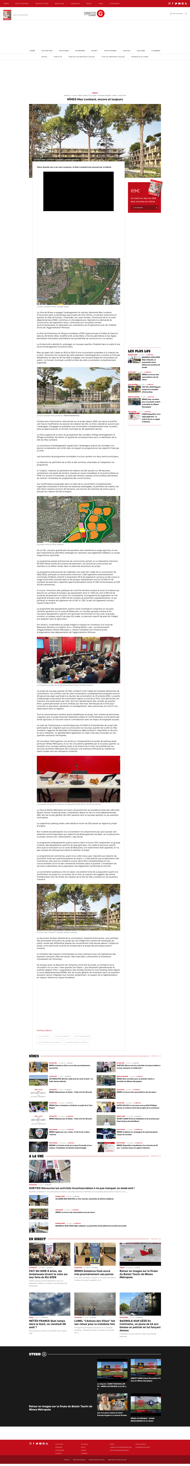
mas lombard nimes (82, 1036)
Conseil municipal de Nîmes (77, 1042)
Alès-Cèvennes (22, 3)
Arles (89, 3)
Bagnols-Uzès (42, 3)
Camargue (75, 3)
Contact (67, 1460)
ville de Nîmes (44, 1036)
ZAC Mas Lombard (62, 1036)
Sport (94, 51)
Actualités (47, 51)
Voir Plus (154, 1056)
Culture (141, 51)
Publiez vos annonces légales (82, 57)
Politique (64, 51)
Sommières (115, 3)
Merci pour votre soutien (117, 1460)
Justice (126, 51)
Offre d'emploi (140, 1444)
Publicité (58, 57)
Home (32, 51)
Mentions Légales (79, 1460)
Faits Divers (110, 51)
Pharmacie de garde (139, 57)
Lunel (100, 3)
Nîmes (6, 3)
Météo (44, 57)
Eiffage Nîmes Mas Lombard (50, 1042)
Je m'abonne (138, 207)
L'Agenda (156, 51)
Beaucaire (59, 3)
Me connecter (178, 13)
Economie (80, 51)
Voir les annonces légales (113, 57)
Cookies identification (97, 1460)
